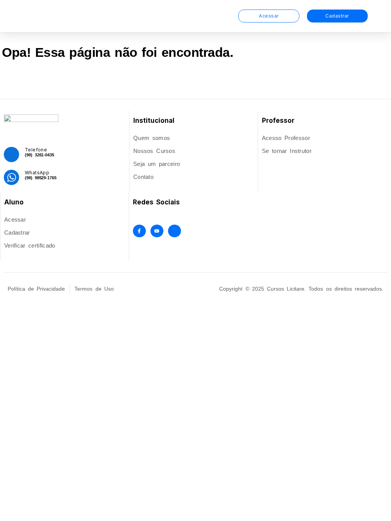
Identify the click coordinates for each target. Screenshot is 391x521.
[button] (228, 16)
